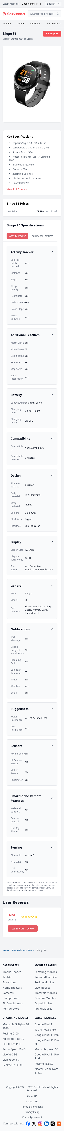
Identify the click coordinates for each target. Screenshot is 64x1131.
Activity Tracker (17, 235)
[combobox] (44, 13)
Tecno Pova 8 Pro (45, 1029)
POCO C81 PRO (12, 1044)
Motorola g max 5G (47, 1049)
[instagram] (40, 1123)
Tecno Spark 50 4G (14, 1049)
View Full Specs (16, 189)
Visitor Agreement (32, 1117)
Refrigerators (11, 1008)
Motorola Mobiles (46, 993)
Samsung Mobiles (46, 972)
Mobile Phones (12, 972)
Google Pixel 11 (30, 3)
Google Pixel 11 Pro (47, 1035)
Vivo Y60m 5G (11, 1060)
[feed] (59, 1123)
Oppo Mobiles (43, 1003)
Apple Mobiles (43, 1008)
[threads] (53, 1123)
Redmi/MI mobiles (46, 977)
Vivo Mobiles (42, 987)
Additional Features (42, 235)
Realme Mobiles (44, 982)
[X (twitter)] (34, 1123)
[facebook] (28, 1123)
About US (32, 1096)
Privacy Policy (32, 1111)
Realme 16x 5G (44, 1063)
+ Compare (52, 33)
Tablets (20, 23)
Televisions (36, 23)
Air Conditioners (13, 1003)
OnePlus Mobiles (45, 998)
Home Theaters (12, 987)
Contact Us (32, 1101)
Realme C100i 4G (13, 1065)
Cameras (8, 993)
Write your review (23, 928)
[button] (32, 252)
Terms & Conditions (32, 1106)
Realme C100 (11, 1033)
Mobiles (7, 23)
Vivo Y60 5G (10, 1054)
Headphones (11, 998)
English (51, 3)
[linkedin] (46, 1123)
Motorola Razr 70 (13, 1039)
